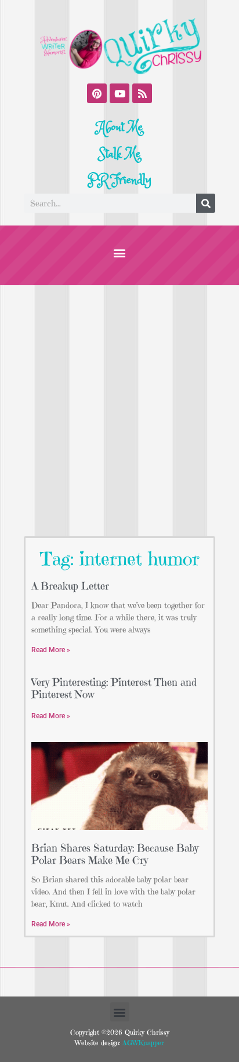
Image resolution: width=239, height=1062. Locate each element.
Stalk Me (119, 154)
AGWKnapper (142, 1042)
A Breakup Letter (70, 585)
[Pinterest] (97, 93)
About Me (120, 127)
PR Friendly (119, 180)
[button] (119, 252)
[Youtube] (119, 93)
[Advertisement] (119, 410)
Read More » (50, 650)
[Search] (205, 203)
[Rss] (142, 93)
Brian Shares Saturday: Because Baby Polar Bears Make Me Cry (114, 854)
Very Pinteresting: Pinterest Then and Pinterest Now (114, 688)
